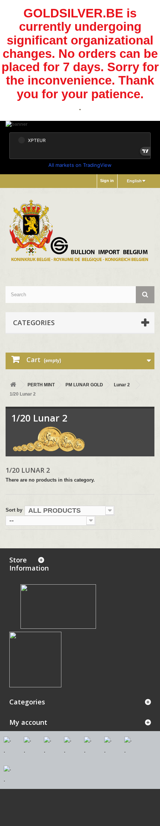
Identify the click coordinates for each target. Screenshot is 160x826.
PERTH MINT (41, 384)
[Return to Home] (13, 385)
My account (28, 722)
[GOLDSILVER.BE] (80, 231)
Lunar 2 (122, 384)
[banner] (80, 125)
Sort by (14, 510)
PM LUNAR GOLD (84, 384)
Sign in (107, 180)
